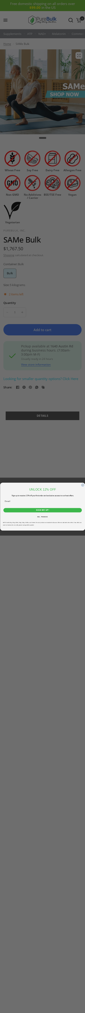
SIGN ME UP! (42, 510)
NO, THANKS (42, 516)
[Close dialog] (82, 485)
